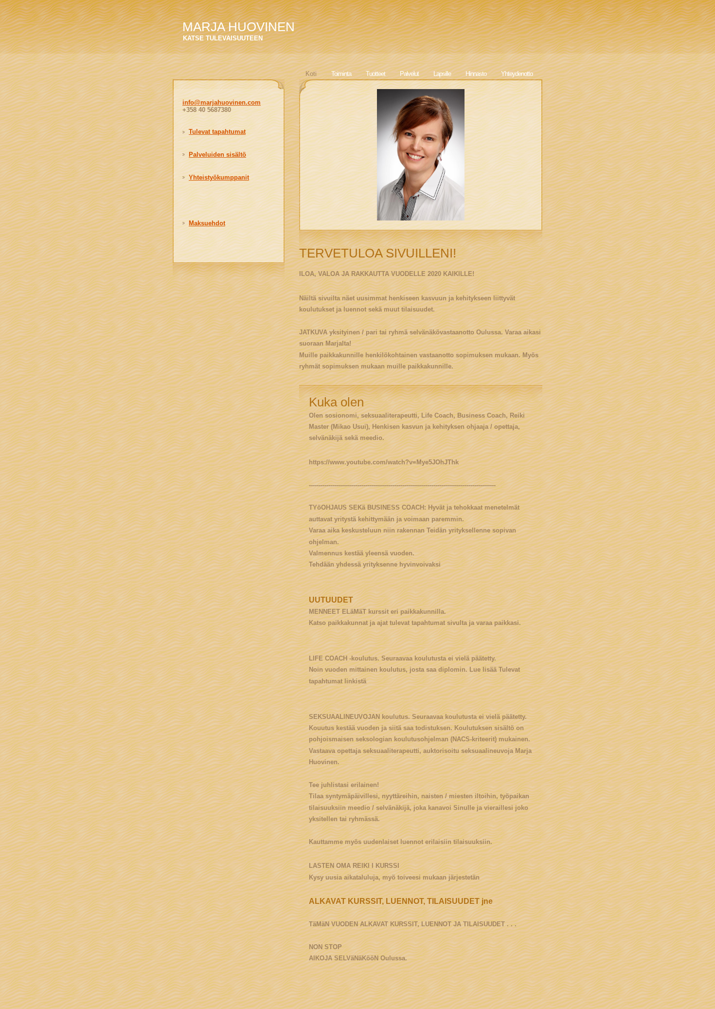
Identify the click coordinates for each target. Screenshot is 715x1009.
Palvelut (409, 73)
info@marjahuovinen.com (221, 102)
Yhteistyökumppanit (219, 177)
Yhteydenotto (517, 73)
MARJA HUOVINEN (238, 26)
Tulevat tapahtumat (217, 131)
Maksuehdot (207, 223)
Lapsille (442, 73)
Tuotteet (375, 73)
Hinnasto (475, 73)
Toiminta (341, 73)
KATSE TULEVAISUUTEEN (223, 38)
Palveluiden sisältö (217, 154)
